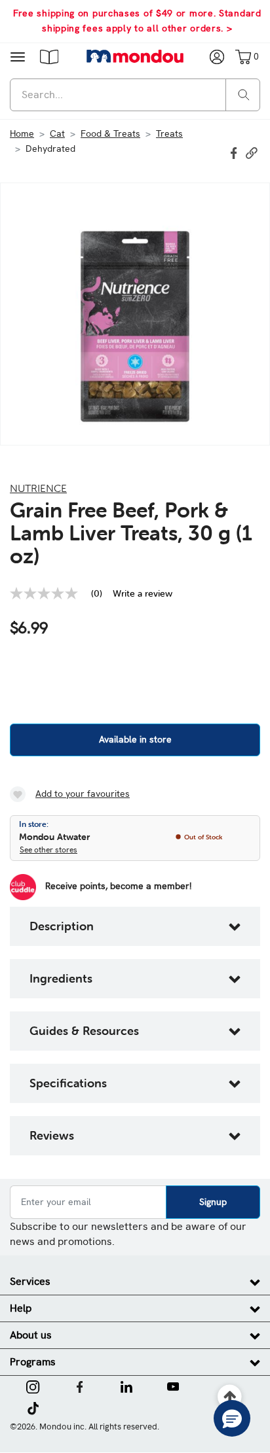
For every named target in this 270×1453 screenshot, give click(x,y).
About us (31, 1335)
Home (22, 133)
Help (20, 1308)
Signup (213, 1202)
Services (30, 1281)
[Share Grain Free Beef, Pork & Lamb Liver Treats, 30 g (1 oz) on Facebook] (235, 151)
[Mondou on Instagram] (32, 1385)
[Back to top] (230, 1397)
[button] (49, 56)
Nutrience (38, 488)
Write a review (142, 593)
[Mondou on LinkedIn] (126, 1385)
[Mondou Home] (135, 56)
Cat (57, 133)
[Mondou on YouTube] (173, 1385)
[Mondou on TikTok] (33, 1407)
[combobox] (135, 95)
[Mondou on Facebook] (80, 1385)
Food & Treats (110, 133)
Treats (169, 133)
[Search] (244, 93)
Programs (33, 1362)
